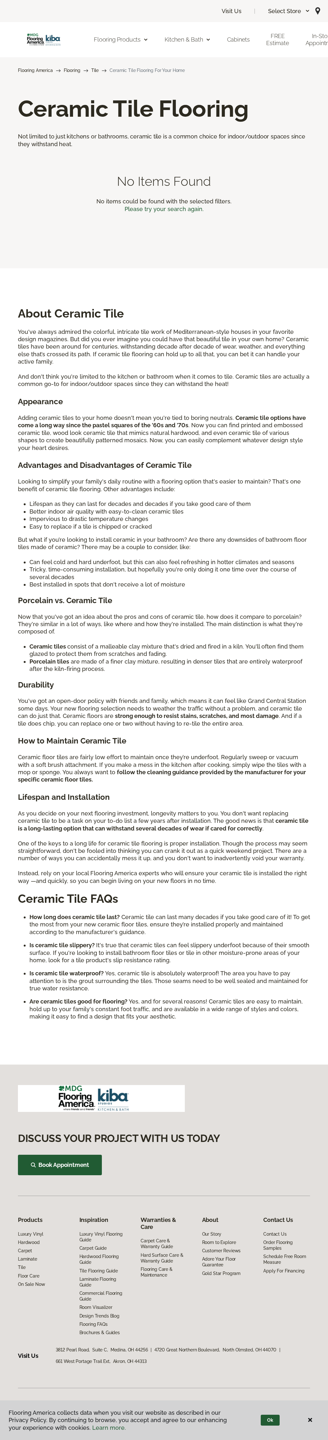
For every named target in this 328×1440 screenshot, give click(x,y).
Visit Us (232, 11)
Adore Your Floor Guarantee (219, 1261)
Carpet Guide (93, 1248)
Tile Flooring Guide (98, 1270)
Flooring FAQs (93, 1324)
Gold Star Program (221, 1273)
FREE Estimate (277, 39)
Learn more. (109, 1427)
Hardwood (29, 1242)
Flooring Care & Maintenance (157, 1272)
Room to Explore (219, 1242)
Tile (95, 70)
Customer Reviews (221, 1250)
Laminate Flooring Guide (98, 1282)
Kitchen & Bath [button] (184, 39)
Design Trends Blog (99, 1315)
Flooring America (35, 70)
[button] (289, 11)
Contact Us (275, 1234)
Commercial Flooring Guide (100, 1296)
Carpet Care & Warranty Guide (157, 1243)
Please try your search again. (164, 209)
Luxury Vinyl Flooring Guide (101, 1236)
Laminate (27, 1259)
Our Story (212, 1234)
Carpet (25, 1250)
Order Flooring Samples (278, 1245)
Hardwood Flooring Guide (99, 1259)
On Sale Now (31, 1284)
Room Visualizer (95, 1307)
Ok (270, 1420)
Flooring (72, 70)
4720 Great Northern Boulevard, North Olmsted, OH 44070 (215, 1349)
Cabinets (238, 39)
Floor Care (28, 1276)
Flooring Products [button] (117, 39)
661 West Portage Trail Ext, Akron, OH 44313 (101, 1361)
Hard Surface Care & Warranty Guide (162, 1258)
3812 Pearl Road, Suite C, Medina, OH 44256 (102, 1349)
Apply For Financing (283, 1270)
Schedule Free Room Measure (284, 1259)
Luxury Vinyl (30, 1234)
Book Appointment (63, 1164)
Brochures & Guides (99, 1332)
